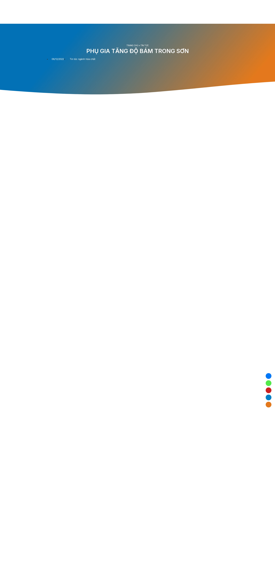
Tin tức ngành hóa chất (82, 59)
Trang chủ (132, 45)
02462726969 (268, 383)
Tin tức (145, 45)
